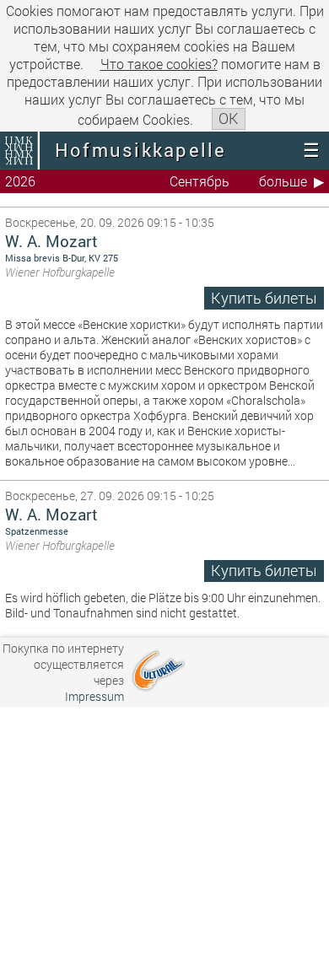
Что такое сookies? (159, 64)
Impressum (94, 696)
